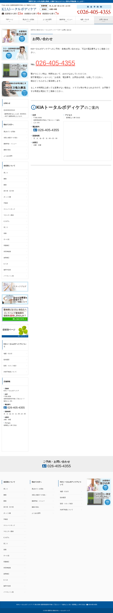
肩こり (6, 173)
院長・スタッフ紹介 (10, 366)
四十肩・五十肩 (9, 191)
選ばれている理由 (28, 20)
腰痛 (5, 179)
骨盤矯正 (6, 245)
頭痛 (5, 233)
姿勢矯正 (6, 257)
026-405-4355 (55, 62)
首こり (6, 227)
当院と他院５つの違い (11, 137)
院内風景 (6, 359)
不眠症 (6, 203)
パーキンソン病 (9, 276)
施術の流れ (7, 150)
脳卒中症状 (7, 270)
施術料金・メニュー (65, 20)
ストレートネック (9, 209)
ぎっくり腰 (7, 197)
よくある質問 (47, 20)
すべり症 (6, 239)
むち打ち (6, 221)
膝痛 (5, 185)
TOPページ (9, 20)
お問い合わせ (103, 20)
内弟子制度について (10, 372)
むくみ (6, 264)
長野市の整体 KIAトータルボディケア (59, 610)
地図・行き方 (84, 20)
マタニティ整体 (9, 215)
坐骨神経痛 (7, 251)
